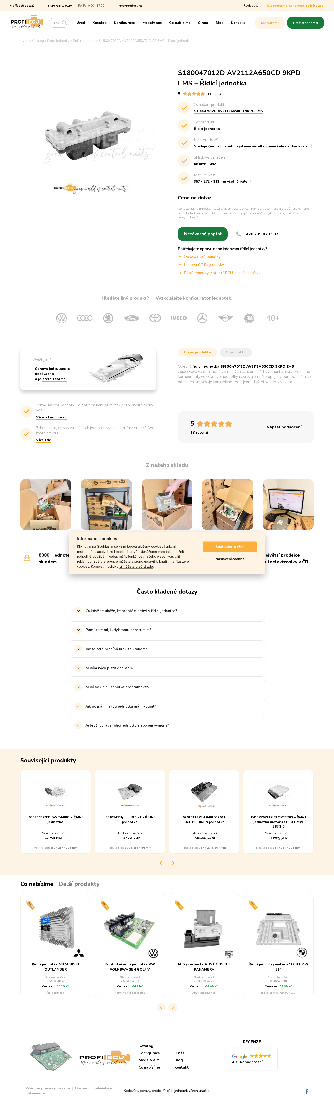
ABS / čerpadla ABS (204, 993)
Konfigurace (124, 22)
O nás (203, 22)
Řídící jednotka (55, 993)
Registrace (251, 6)
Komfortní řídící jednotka (130, 993)
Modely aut (152, 22)
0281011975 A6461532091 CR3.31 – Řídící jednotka (204, 819)
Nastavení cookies (230, 559)
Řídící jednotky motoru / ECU (278, 993)
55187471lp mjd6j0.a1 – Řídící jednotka (130, 819)
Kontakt (238, 22)
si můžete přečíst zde (136, 566)
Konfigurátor (269, 23)
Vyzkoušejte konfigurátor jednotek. (194, 298)
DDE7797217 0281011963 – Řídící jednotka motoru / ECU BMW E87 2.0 (278, 822)
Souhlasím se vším (230, 547)
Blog (219, 22)
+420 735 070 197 (60, 6)
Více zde (43, 440)
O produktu (236, 352)
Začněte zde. (314, 6)
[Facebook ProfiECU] (307, 1091)
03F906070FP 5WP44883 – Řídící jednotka (56, 819)
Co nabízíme (179, 22)
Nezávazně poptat (305, 23)
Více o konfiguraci (51, 417)
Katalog (99, 22)
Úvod (81, 22)
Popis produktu (197, 352)
